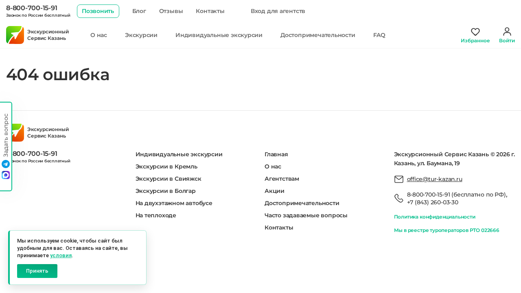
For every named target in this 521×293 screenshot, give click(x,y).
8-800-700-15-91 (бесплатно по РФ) (456, 194)
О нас (98, 35)
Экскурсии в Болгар (166, 191)
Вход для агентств (278, 11)
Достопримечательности (317, 35)
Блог (139, 11)
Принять (37, 271)
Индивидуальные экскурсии (219, 35)
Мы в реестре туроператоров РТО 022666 (446, 230)
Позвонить (98, 11)
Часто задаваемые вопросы (306, 215)
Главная (276, 154)
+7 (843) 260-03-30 (432, 202)
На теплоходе (156, 215)
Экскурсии (141, 35)
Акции (275, 191)
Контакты (210, 11)
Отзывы (171, 11)
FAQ (379, 35)
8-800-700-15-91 (31, 8)
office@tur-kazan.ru (434, 179)
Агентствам (282, 178)
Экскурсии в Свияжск (168, 178)
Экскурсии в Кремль (166, 166)
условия (61, 255)
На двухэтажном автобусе (174, 203)
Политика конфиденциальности (434, 217)
